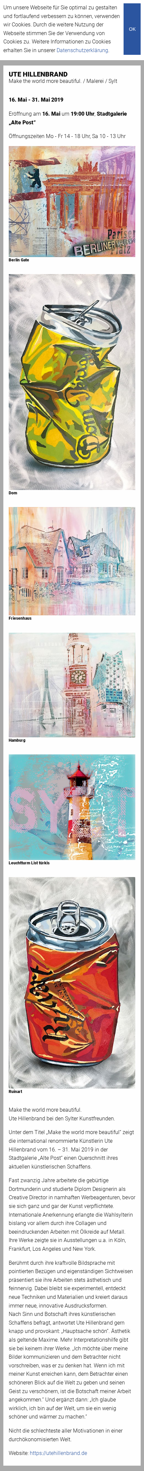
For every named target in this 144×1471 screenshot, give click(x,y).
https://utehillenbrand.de (58, 1453)
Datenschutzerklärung (82, 50)
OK (132, 29)
